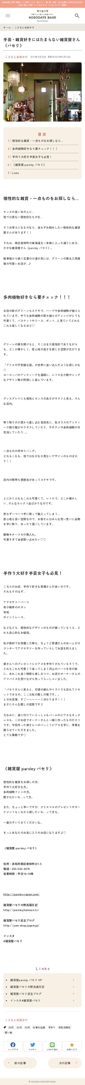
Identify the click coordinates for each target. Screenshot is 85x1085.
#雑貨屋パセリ (12, 941)
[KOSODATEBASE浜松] (42, 16)
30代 (19, 1027)
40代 (27, 1027)
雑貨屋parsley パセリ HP (26, 980)
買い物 (8, 1032)
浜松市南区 (65, 1027)
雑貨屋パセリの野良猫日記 (27, 987)
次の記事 (65, 1063)
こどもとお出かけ (16, 57)
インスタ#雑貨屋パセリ (25, 1000)
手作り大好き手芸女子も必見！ (32, 157)
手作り (52, 1027)
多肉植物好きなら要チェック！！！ (35, 149)
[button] (13, 1046)
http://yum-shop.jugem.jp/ (21, 925)
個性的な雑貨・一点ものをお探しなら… (37, 141)
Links (15, 173)
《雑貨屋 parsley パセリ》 (29, 165)
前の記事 (20, 1063)
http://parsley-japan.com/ (21, 894)
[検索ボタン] (77, 16)
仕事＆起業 (39, 1027)
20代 (11, 1027)
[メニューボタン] (8, 16)
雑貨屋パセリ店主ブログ (26, 994)
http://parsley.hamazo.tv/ (21, 910)
